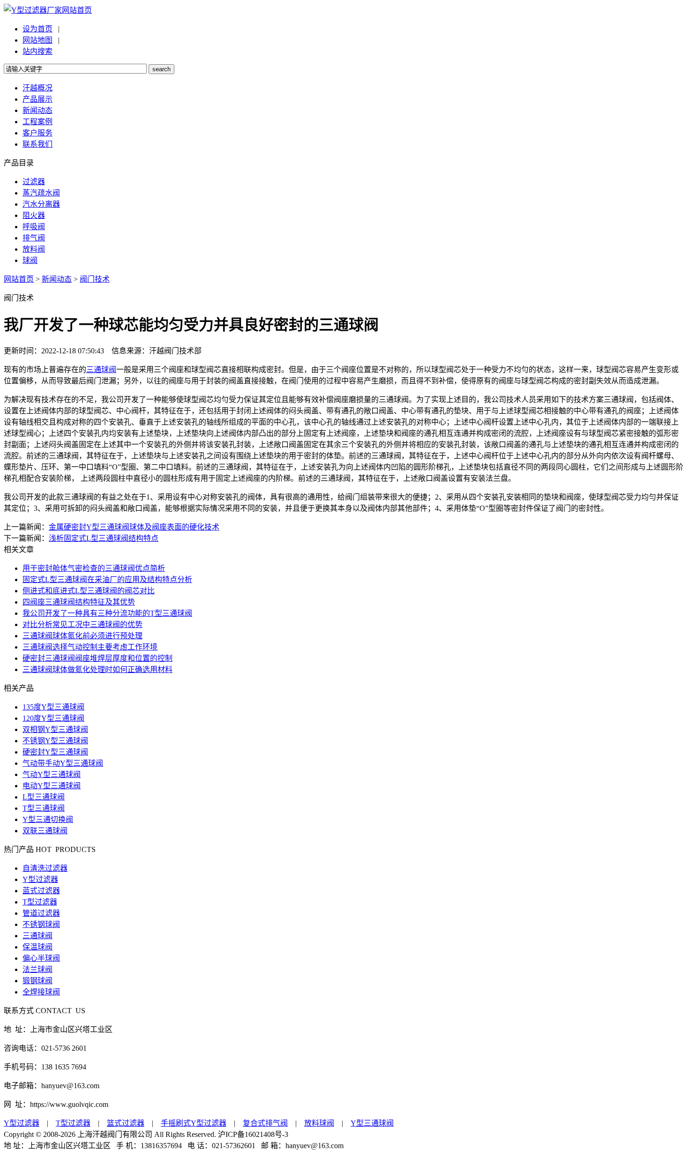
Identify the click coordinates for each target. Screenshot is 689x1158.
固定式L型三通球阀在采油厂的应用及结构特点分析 (107, 579)
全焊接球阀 (41, 992)
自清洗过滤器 (44, 868)
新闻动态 (37, 110)
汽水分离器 (41, 204)
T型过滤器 (39, 902)
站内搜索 (37, 51)
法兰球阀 (37, 969)
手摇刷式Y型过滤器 (193, 1123)
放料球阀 (319, 1123)
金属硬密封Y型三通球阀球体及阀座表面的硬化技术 (134, 527)
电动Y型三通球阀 (51, 786)
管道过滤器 (41, 913)
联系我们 (37, 144)
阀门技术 (95, 279)
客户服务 (37, 133)
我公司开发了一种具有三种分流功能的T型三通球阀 (107, 613)
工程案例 (37, 122)
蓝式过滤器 (41, 891)
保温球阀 (37, 947)
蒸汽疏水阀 (41, 193)
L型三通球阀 (43, 797)
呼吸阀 (33, 227)
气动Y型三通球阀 (51, 774)
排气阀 (33, 238)
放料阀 (33, 249)
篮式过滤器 (125, 1123)
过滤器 (33, 182)
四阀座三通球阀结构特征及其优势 (78, 602)
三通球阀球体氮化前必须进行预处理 (82, 636)
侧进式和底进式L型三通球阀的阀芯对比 (88, 591)
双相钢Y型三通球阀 (55, 729)
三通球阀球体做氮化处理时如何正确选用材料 (97, 669)
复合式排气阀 (265, 1123)
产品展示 (37, 99)
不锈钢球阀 (41, 924)
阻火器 (33, 215)
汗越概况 (37, 88)
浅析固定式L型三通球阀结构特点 (103, 538)
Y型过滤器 (40, 879)
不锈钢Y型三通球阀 (55, 741)
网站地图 (37, 40)
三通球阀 (101, 370)
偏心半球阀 (41, 958)
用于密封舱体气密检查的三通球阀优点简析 (93, 568)
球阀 (29, 260)
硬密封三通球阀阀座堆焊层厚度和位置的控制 (97, 658)
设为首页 (37, 29)
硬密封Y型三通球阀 (55, 752)
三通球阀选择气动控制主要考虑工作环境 (89, 647)
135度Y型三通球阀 (53, 707)
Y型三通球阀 (372, 1123)
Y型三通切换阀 (47, 819)
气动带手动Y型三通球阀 (62, 763)
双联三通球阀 (44, 831)
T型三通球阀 (43, 808)
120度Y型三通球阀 (53, 718)
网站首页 (77, 10)
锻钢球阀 (37, 981)
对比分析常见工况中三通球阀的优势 (82, 624)
